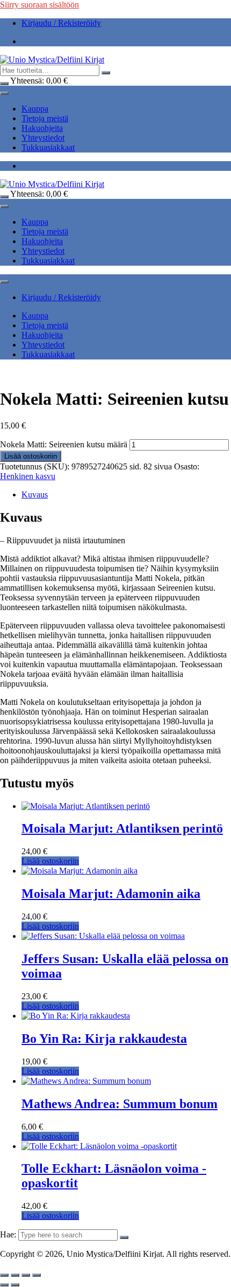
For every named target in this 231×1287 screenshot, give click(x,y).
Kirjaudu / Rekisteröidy (61, 22)
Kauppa (34, 108)
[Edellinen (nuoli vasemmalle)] (4, 1284)
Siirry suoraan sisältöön (39, 4)
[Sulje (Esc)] (36, 1275)
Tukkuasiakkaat (48, 147)
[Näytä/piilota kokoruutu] (15, 1275)
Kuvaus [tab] (34, 494)
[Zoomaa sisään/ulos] (4, 1275)
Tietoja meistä (44, 118)
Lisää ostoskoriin (30, 456)
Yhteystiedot (42, 137)
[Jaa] (25, 1275)
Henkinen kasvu (27, 476)
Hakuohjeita (42, 128)
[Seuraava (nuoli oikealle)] (15, 1284)
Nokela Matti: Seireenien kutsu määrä (63, 444)
